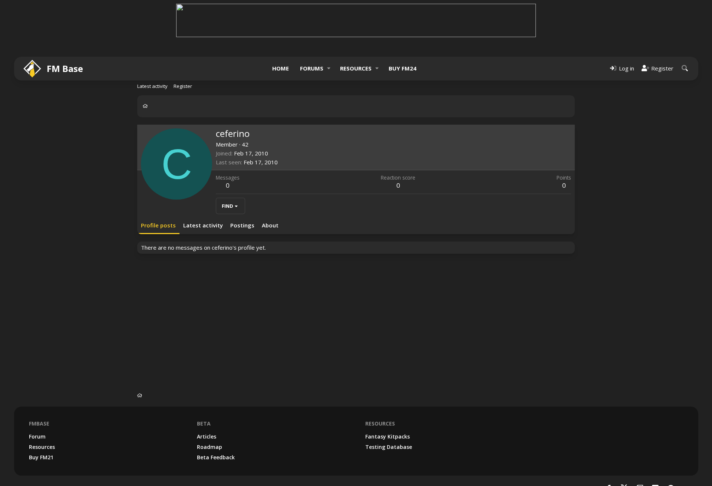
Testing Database (388, 446)
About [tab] (270, 225)
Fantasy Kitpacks (387, 436)
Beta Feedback (216, 457)
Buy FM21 (41, 457)
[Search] (685, 68)
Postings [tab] (242, 225)
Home (280, 68)
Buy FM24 (402, 68)
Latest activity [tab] (203, 225)
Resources (356, 68)
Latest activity (152, 86)
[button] (328, 68)
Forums (311, 68)
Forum (37, 436)
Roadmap (209, 446)
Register (183, 86)
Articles (206, 436)
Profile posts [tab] (158, 225)
